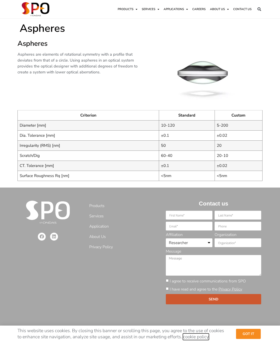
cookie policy (196, 337)
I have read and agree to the (206, 289)
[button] (259, 9)
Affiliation (174, 235)
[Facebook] (42, 237)
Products (125, 9)
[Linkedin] (54, 237)
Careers (199, 9)
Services (148, 9)
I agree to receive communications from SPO (208, 281)
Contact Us (242, 9)
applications (174, 9)
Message (173, 251)
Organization (225, 235)
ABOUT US (217, 9)
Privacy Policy (230, 289)
